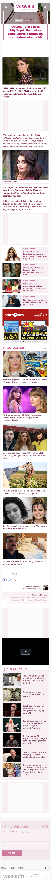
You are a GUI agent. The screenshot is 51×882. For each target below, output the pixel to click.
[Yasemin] (26, 7)
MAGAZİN (18, 20)
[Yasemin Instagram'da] (49, 868)
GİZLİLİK (12, 868)
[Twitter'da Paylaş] (10, 580)
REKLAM (4, 868)
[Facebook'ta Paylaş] (4, 580)
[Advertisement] (25, 229)
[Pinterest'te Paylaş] (15, 580)
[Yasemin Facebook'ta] (45, 868)
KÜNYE (20, 868)
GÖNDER (11, 853)
